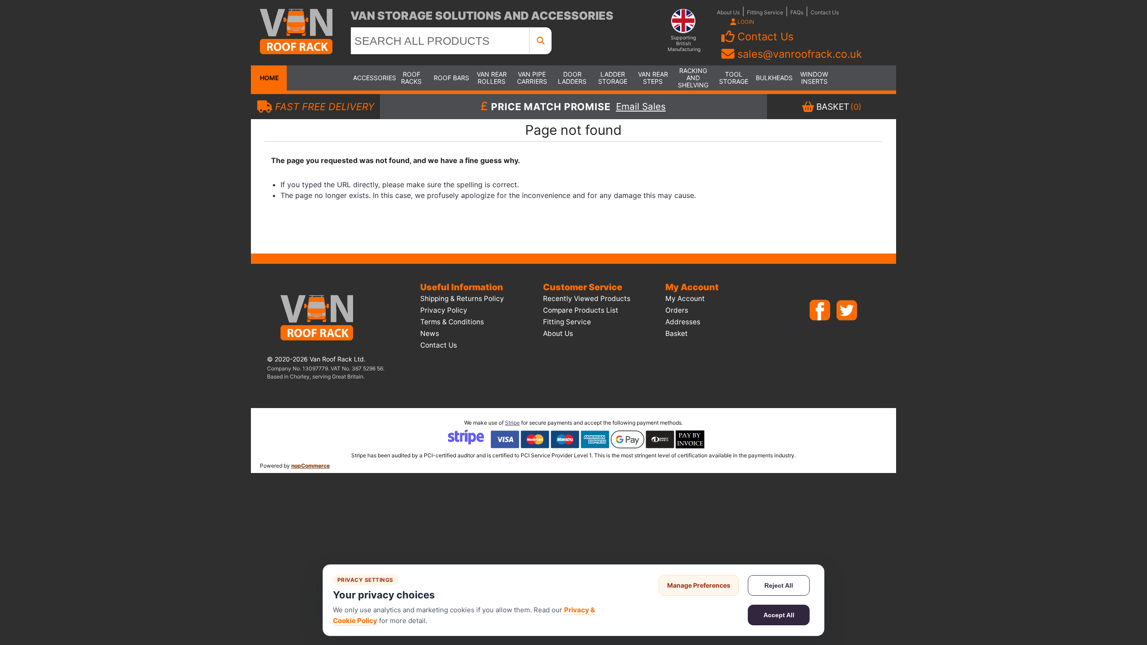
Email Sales (641, 107)
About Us (728, 12)
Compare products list (580, 310)
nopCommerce (310, 465)
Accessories (371, 78)
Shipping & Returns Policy (462, 298)
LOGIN (745, 21)
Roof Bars (451, 78)
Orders (676, 310)
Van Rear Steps (653, 77)
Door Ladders (572, 77)
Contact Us (825, 12)
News (429, 333)
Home (269, 78)
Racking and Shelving (693, 78)
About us (558, 333)
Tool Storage (733, 77)
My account (685, 298)
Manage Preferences (698, 585)
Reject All (778, 585)
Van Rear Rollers (492, 77)
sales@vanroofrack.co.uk (799, 53)
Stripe (512, 422)
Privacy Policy (443, 310)
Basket (676, 333)
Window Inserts (814, 77)
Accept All (778, 615)
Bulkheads (774, 78)
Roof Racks (411, 77)
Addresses (682, 322)
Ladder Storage (612, 77)
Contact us (438, 345)
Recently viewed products (586, 298)
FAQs (796, 12)
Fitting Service (765, 12)
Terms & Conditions (452, 322)
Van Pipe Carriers (532, 77)
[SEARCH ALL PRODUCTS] (541, 41)
